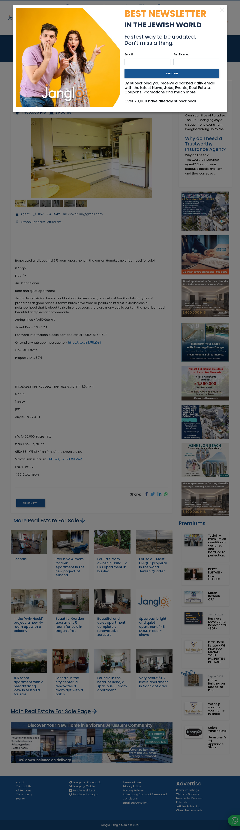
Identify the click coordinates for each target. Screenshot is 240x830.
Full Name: (181, 54)
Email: (129, 54)
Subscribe (172, 73)
